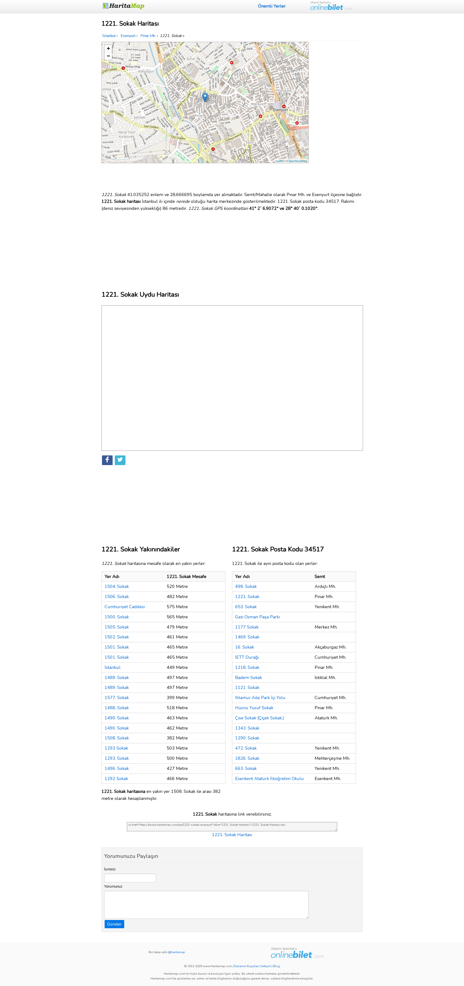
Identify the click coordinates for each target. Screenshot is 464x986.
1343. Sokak (247, 728)
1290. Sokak (247, 738)
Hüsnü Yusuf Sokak (254, 708)
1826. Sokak (247, 758)
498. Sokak (246, 586)
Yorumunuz (113, 886)
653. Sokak (246, 607)
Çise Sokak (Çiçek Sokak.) (259, 718)
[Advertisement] (336, 114)
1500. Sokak (117, 617)
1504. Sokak (117, 586)
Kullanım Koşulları (246, 966)
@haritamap (176, 952)
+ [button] (108, 48)
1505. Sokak (117, 627)
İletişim (266, 966)
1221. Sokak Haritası (232, 835)
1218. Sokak (247, 667)
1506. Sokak (117, 596)
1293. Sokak (117, 758)
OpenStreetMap (298, 161)
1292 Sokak (116, 778)
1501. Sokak (117, 647)
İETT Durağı (247, 657)
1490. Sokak (117, 718)
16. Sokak (244, 647)
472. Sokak (246, 748)
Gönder (114, 924)
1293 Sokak (116, 748)
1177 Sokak (247, 627)
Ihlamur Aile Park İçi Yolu (260, 698)
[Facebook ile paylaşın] (107, 460)
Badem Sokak (248, 677)
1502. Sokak (117, 637)
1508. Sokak (117, 738)
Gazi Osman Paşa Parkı (257, 617)
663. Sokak (246, 768)
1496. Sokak (117, 768)
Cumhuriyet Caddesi (125, 607)
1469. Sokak (247, 637)
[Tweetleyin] (120, 460)
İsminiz (110, 869)
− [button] (108, 56)
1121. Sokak (247, 687)
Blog (276, 966)
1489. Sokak (117, 677)
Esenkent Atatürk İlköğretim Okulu (269, 778)
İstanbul (113, 667)
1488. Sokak (117, 708)
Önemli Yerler (272, 6)
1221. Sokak (247, 596)
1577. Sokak (117, 698)
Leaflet (280, 161)
